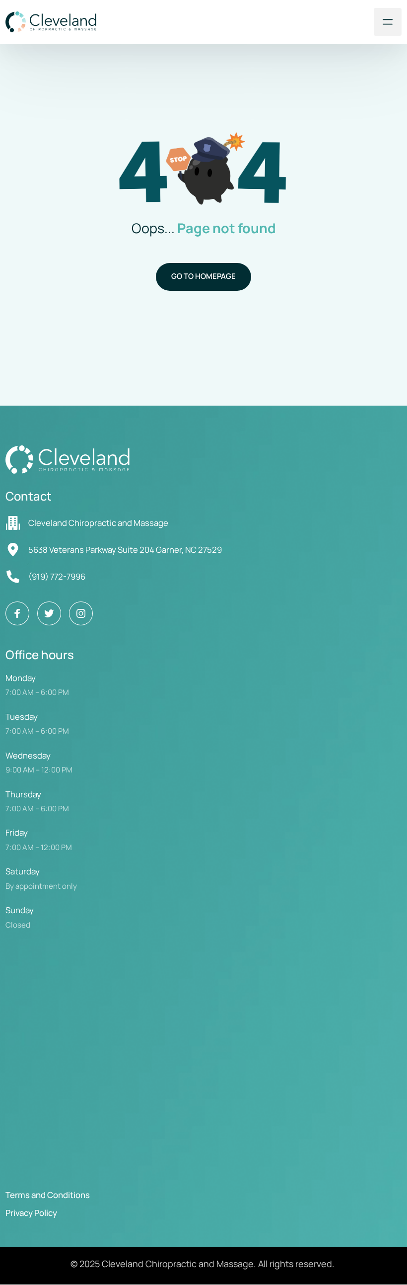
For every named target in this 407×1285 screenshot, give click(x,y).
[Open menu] (388, 22)
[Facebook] (17, 613)
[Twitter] (49, 613)
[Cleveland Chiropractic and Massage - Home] (50, 21)
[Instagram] (81, 613)
